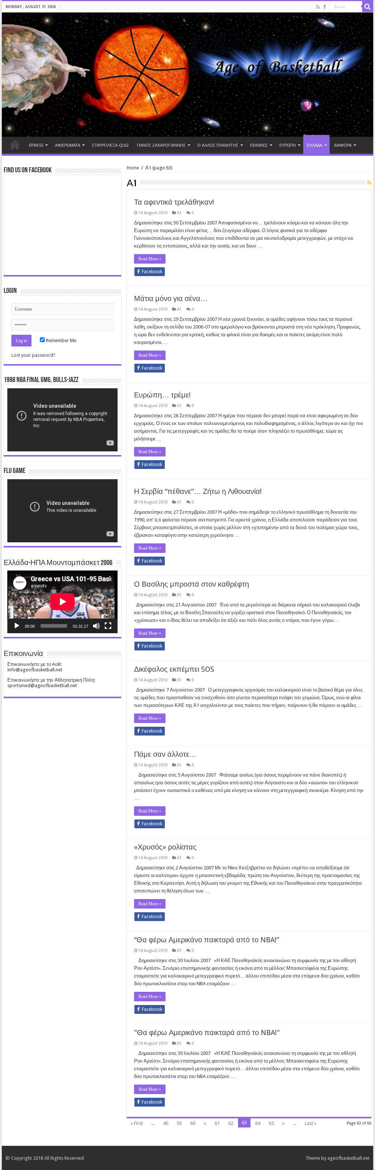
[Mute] (96, 626)
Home (15, 144)
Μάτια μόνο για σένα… (171, 298)
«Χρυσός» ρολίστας (165, 847)
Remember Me (61, 340)
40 (165, 1123)
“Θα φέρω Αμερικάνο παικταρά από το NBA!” (206, 939)
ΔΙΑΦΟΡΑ (343, 145)
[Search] (367, 6)
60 (192, 1123)
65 (271, 1123)
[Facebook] (324, 7)
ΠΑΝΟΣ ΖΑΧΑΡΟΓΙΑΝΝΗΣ (161, 145)
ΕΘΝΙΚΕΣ (259, 145)
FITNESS (36, 145)
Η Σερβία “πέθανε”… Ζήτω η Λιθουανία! (198, 491)
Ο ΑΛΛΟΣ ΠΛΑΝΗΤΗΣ (217, 145)
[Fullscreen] (108, 626)
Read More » (149, 258)
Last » (310, 1123)
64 (257, 1123)
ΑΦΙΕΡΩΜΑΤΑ (67, 145)
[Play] (17, 626)
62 (230, 1123)
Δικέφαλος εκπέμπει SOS (174, 669)
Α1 (179, 212)
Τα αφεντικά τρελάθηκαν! (174, 202)
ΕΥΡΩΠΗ (287, 145)
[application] (62, 419)
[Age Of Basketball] (187, 74)
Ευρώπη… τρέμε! (162, 394)
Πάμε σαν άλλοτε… (165, 754)
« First (136, 1123)
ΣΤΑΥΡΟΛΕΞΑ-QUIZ (110, 145)
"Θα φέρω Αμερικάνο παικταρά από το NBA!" (207, 1032)
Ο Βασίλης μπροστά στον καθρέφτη (191, 584)
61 (217, 1123)
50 (179, 1123)
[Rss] (318, 7)
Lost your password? (33, 355)
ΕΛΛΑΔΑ (314, 145)
